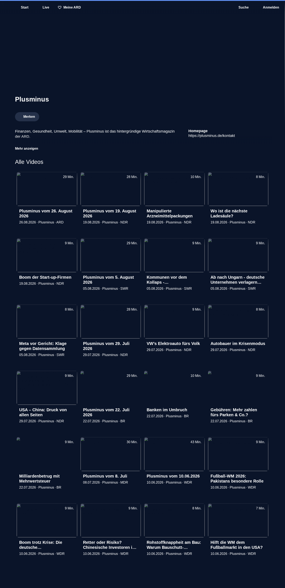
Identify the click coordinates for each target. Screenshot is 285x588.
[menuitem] (6, 7)
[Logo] (238, 115)
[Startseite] (142, 7)
